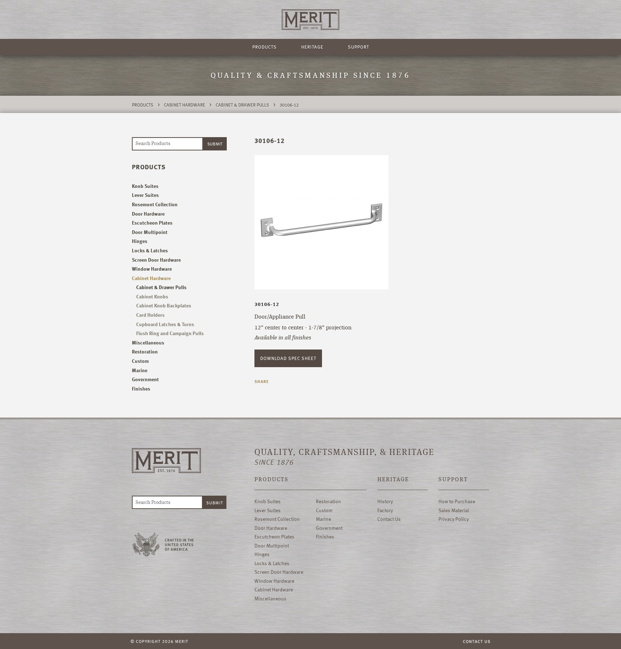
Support (358, 46)
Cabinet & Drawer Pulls (242, 104)
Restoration (145, 351)
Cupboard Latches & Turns (165, 324)
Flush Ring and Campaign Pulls (170, 333)
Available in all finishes (282, 338)
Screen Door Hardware (156, 259)
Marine (139, 370)
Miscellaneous (148, 342)
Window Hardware (152, 268)
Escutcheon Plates (152, 222)
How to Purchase (456, 501)
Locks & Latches (150, 250)
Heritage (312, 46)
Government (145, 379)
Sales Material (453, 510)
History (385, 501)
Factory (385, 510)
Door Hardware (148, 213)
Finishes (141, 388)
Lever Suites (145, 195)
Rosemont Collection (155, 204)
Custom (140, 361)
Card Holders (150, 315)
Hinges (139, 241)
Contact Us (389, 519)
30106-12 (289, 104)
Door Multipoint (149, 232)
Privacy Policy (453, 519)
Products (264, 46)
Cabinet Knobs (152, 296)
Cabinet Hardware (184, 104)
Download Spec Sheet (288, 358)
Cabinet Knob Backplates (163, 305)
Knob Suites (145, 186)
